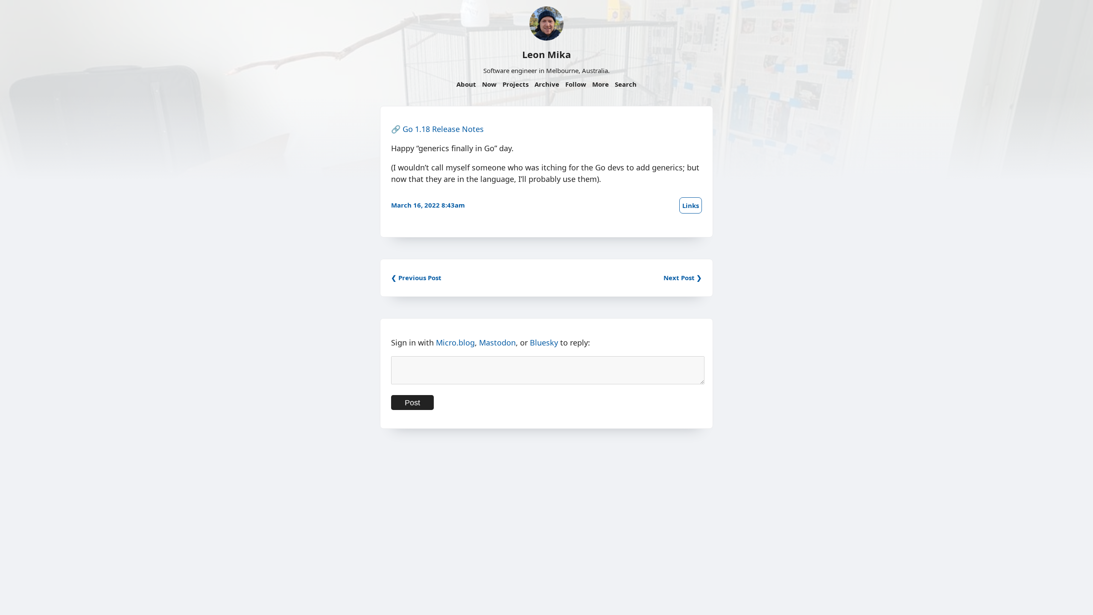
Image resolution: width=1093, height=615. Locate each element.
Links (690, 205)
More (600, 84)
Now (489, 84)
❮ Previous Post (416, 277)
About (466, 84)
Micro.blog (455, 342)
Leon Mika (546, 54)
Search (626, 84)
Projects (516, 84)
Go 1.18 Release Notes (443, 129)
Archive (547, 84)
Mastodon (497, 342)
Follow (575, 84)
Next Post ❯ (682, 277)
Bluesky (544, 342)
